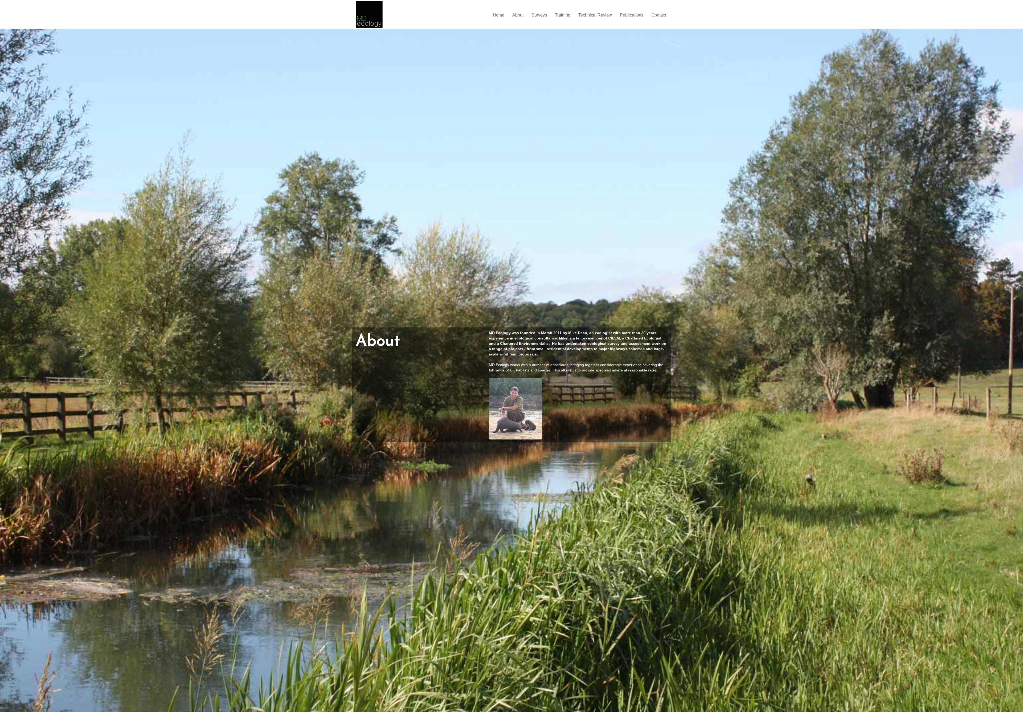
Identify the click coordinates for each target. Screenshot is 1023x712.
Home (498, 15)
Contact (658, 15)
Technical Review (595, 15)
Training (562, 15)
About (517, 15)
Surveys (539, 15)
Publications (631, 15)
